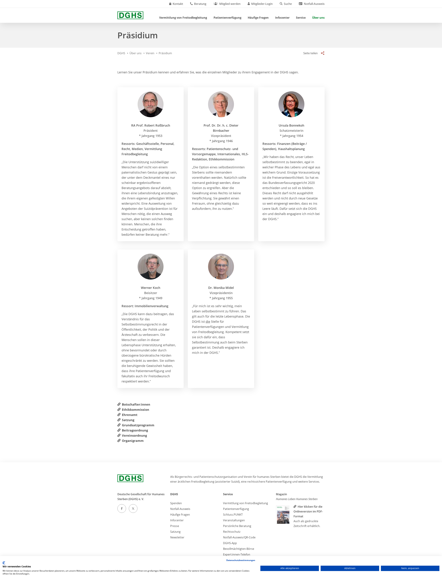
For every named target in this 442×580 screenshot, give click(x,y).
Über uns (318, 18)
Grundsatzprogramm (138, 425)
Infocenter (282, 18)
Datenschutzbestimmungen (240, 560)
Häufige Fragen (258, 18)
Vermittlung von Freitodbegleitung (183, 18)
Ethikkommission (135, 410)
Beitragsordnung (135, 430)
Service (301, 18)
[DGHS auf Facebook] (121, 508)
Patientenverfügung (227, 18)
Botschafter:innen (136, 404)
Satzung (128, 420)
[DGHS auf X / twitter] (133, 508)
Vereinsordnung (134, 435)
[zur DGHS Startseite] (130, 15)
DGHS (174, 494)
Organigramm (133, 441)
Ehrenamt (129, 415)
